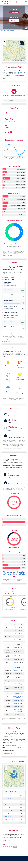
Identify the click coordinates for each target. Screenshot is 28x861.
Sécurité (20, 34)
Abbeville (16, 640)
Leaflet (12, 60)
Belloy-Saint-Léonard (10, 817)
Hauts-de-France (7, 30)
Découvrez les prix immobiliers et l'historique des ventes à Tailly (14, 573)
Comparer (7, 34)
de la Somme (6, 72)
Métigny (10, 802)
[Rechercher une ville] (16, 2)
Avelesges (10, 808)
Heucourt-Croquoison (10, 823)
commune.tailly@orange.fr (18, 748)
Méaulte (16, 714)
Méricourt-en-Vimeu (10, 820)
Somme (13, 30)
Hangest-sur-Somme (18, 696)
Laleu (10, 795)
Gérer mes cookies (14, 859)
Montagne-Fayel (10, 811)
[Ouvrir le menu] (25, 2)
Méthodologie (7, 341)
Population (14, 34)
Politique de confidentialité (22, 857)
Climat (25, 34)
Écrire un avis (14, 20)
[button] (4, 41)
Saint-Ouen (16, 703)
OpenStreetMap (22, 60)
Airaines (16, 628)
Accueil (2, 30)
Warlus (16, 656)
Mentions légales (12, 857)
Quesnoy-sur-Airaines (10, 805)
